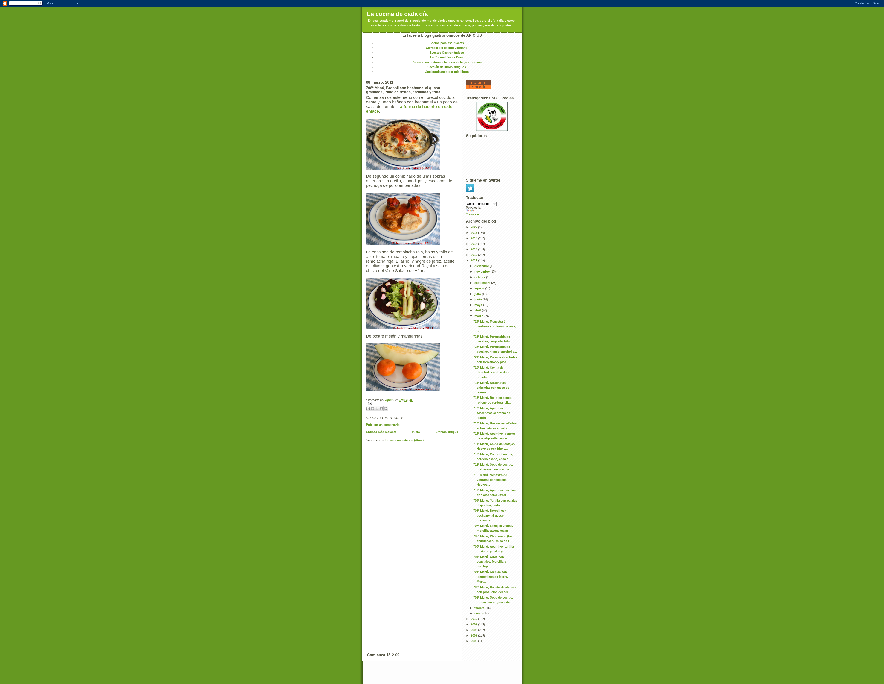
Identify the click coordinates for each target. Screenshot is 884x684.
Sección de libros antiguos (446, 67)
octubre (480, 277)
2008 (474, 630)
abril (478, 310)
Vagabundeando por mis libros (447, 71)
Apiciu (390, 400)
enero (478, 613)
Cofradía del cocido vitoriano (446, 48)
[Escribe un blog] (372, 408)
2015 (474, 238)
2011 (474, 260)
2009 (474, 624)
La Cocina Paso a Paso (446, 57)
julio (478, 294)
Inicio (416, 432)
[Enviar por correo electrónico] (368, 408)
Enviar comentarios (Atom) (404, 440)
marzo (479, 316)
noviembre (482, 271)
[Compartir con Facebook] (381, 408)
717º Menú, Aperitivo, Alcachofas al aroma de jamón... (491, 413)
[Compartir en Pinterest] (385, 408)
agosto (479, 288)
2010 (474, 619)
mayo (478, 305)
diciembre (482, 266)
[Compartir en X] (377, 408)
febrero (480, 608)
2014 (474, 244)
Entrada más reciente (381, 432)
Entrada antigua (447, 432)
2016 (474, 233)
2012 (474, 255)
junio (478, 299)
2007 (474, 635)
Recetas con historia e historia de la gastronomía (447, 62)
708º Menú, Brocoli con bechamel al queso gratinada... (489, 515)
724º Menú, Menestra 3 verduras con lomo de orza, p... (494, 326)
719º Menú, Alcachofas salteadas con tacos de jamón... (491, 387)
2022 (474, 227)
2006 (474, 641)
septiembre (482, 283)
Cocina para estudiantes (447, 43)
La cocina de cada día (397, 13)
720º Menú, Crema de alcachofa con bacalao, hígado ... (491, 372)
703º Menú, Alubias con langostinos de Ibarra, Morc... (490, 576)
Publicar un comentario (383, 424)
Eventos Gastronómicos (447, 52)
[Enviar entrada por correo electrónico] (412, 403)
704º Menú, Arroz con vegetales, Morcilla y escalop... (489, 561)
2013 (474, 249)
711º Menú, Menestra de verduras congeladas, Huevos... (490, 479)
